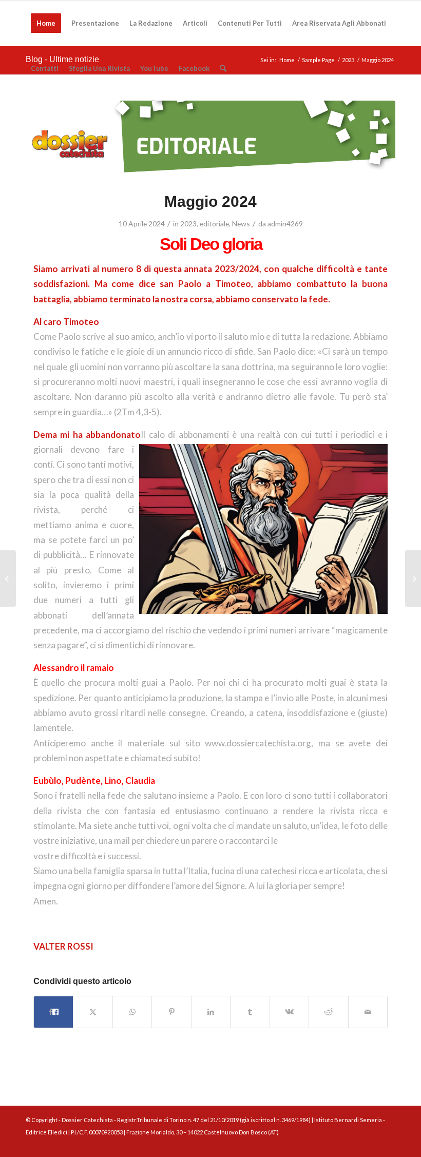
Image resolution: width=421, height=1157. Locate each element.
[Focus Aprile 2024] (8, 578)
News (241, 223)
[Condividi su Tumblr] (250, 1011)
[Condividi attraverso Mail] (368, 1011)
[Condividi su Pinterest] (171, 1011)
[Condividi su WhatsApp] (132, 1011)
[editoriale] (210, 140)
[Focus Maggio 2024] (413, 578)
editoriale (214, 223)
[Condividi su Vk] (289, 1011)
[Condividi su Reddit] (328, 1011)
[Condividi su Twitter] (92, 1011)
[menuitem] (46, 23)
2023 (188, 223)
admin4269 (285, 223)
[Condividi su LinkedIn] (211, 1011)
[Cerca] (223, 68)
